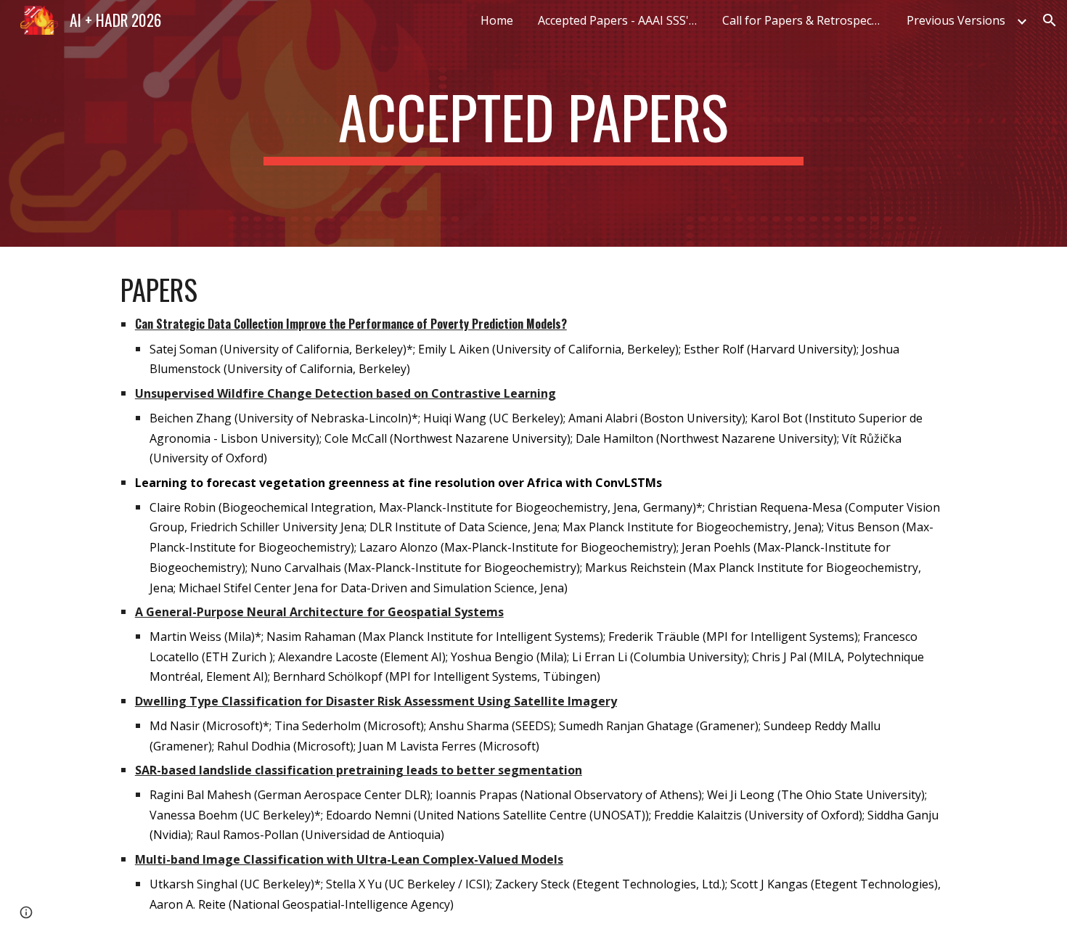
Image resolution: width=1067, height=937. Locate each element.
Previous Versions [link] (956, 20)
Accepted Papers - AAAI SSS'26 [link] (620, 20)
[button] (1049, 20)
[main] (533, 123)
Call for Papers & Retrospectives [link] (805, 20)
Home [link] (497, 20)
